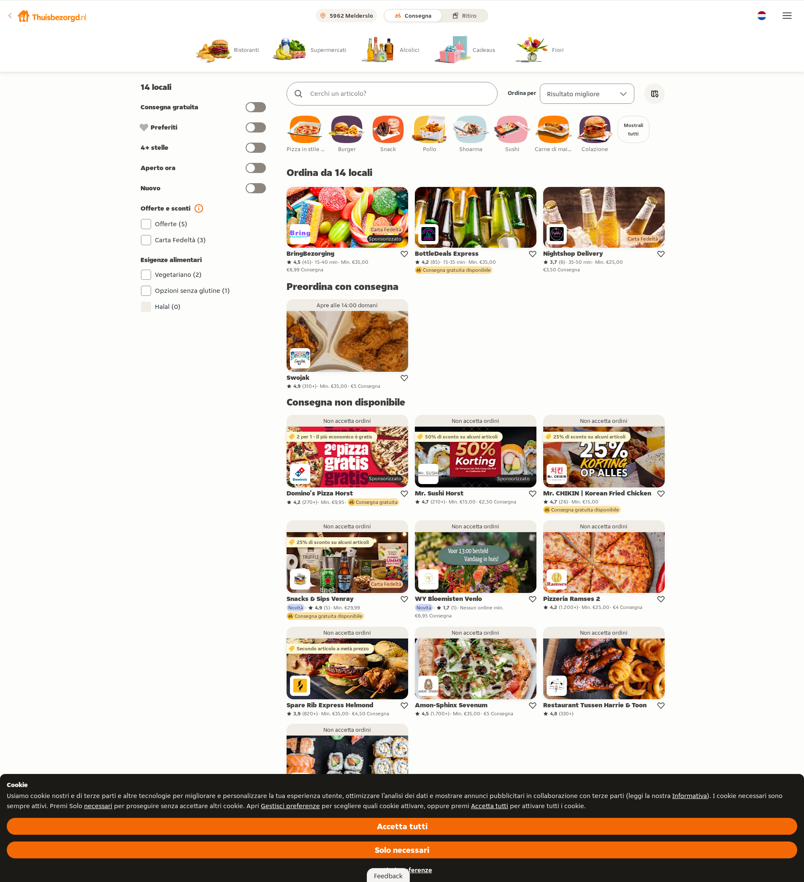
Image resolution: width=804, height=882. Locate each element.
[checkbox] (306, 134)
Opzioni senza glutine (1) (192, 290)
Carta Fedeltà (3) (180, 239)
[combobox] (400, 94)
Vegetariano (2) (178, 274)
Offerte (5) (171, 223)
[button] (47, 15)
